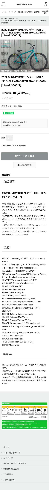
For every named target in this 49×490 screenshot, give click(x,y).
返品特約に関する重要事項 (14, 145)
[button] (3, 4)
